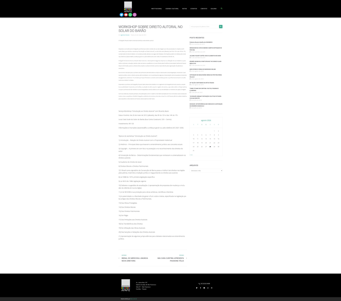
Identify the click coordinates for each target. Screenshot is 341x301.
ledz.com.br (133, 299)
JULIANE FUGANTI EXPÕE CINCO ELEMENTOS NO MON (205, 55)
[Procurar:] (204, 26)
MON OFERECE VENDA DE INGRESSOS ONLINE (203, 69)
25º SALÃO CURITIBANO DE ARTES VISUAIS (202, 82)
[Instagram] (134, 15)
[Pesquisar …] (221, 9)
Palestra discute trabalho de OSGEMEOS (201, 42)
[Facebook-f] (200, 288)
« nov (191, 155)
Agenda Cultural (125, 35)
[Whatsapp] (130, 15)
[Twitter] (121, 15)
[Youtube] (126, 15)
